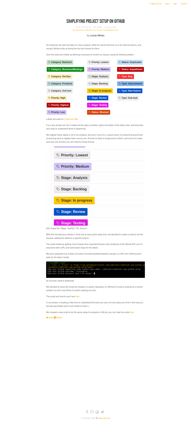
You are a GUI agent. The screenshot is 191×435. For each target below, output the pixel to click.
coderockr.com (104, 418)
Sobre (167, 4)
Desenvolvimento (83, 30)
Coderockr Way (71, 118)
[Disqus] (95, 364)
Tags (175, 4)
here (77, 296)
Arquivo (183, 4)
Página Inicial (154, 4)
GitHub (98, 30)
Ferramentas (110, 30)
